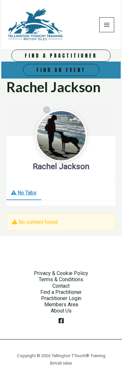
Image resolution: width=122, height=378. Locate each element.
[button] (61, 56)
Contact (61, 286)
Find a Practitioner (61, 292)
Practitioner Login (61, 298)
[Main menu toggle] (106, 24)
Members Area (61, 304)
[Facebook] (61, 321)
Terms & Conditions (61, 279)
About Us (61, 311)
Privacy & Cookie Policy (61, 273)
